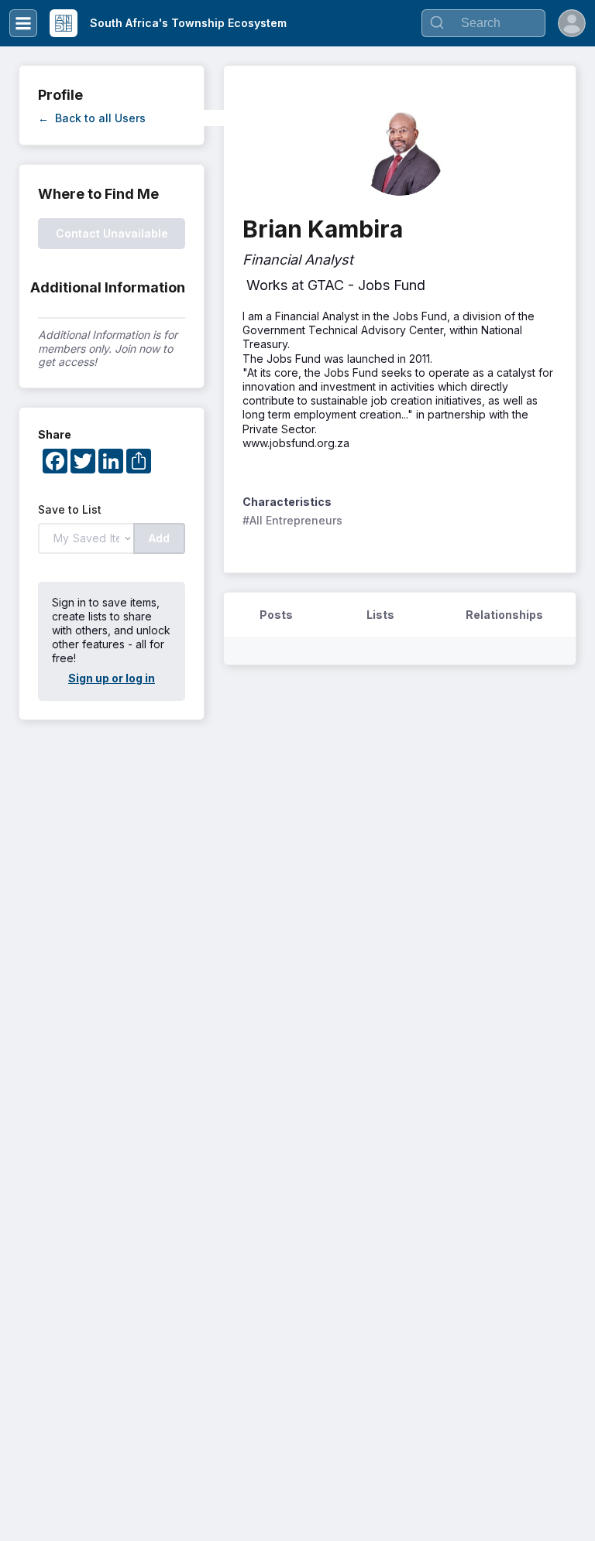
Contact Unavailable (112, 233)
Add (159, 538)
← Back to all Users (92, 118)
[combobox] (483, 23)
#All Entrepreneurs (292, 520)
